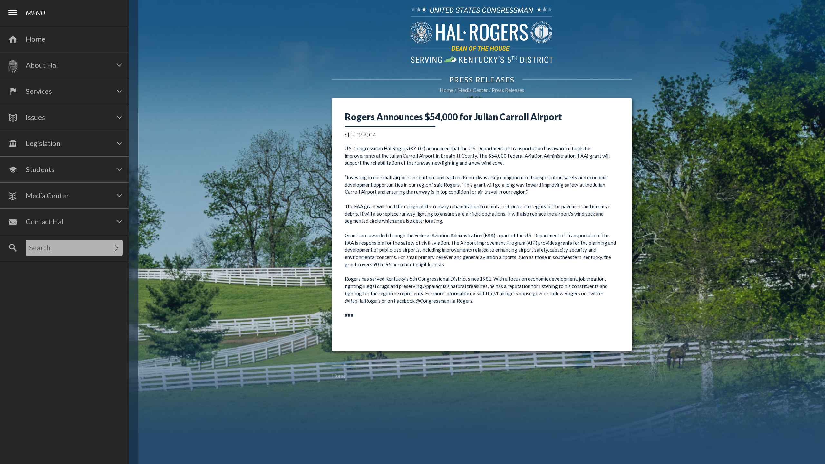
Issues (35, 117)
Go (117, 248)
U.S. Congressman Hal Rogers (482, 34)
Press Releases (508, 90)
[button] (119, 65)
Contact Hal (44, 221)
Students (40, 169)
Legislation (43, 143)
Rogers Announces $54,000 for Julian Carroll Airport (453, 116)
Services (39, 91)
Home (446, 90)
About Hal (42, 65)
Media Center (47, 195)
